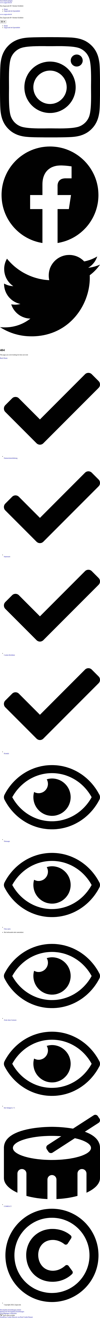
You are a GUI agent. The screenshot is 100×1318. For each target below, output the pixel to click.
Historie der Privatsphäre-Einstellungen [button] (12, 1311)
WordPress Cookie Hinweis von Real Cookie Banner (16, 1317)
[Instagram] (50, 144)
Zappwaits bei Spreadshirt (12, 11)
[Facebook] (50, 244)
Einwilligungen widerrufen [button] (8, 1313)
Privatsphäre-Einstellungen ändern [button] (10, 1310)
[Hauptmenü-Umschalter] (3, 21)
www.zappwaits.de (6, 2)
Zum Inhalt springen (6, 1)
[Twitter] (50, 345)
